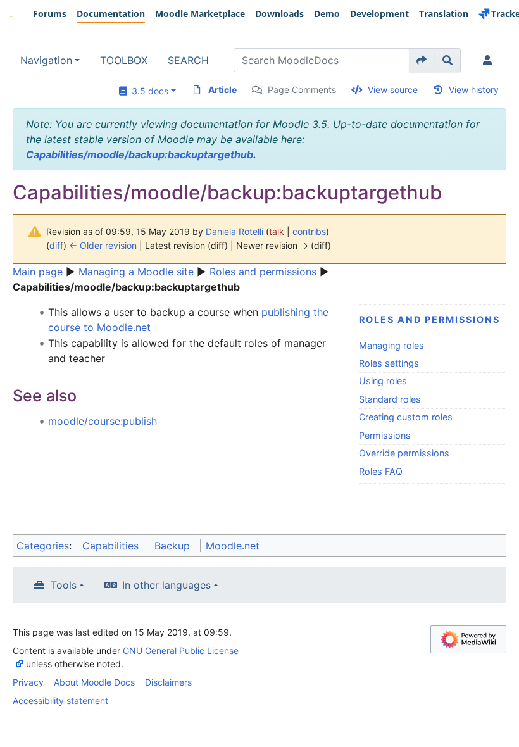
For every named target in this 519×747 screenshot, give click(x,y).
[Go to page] (422, 60)
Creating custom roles (406, 416)
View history (474, 89)
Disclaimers (168, 682)
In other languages (166, 585)
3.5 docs (147, 90)
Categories (42, 545)
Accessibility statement (60, 700)
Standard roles (390, 399)
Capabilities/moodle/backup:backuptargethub (139, 154)
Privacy (28, 682)
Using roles (383, 380)
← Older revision (103, 245)
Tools (64, 585)
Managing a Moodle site (136, 271)
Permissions (385, 435)
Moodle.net (233, 545)
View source (393, 89)
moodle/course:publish (102, 421)
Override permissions (404, 453)
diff (56, 245)
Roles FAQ (381, 471)
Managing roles (391, 345)
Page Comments (302, 89)
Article (222, 89)
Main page (38, 271)
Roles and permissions (262, 271)
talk (276, 231)
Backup (172, 545)
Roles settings (389, 363)
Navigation (46, 60)
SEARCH (188, 60)
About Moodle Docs (94, 682)
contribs (309, 231)
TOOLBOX (123, 60)
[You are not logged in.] (490, 60)
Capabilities (110, 545)
